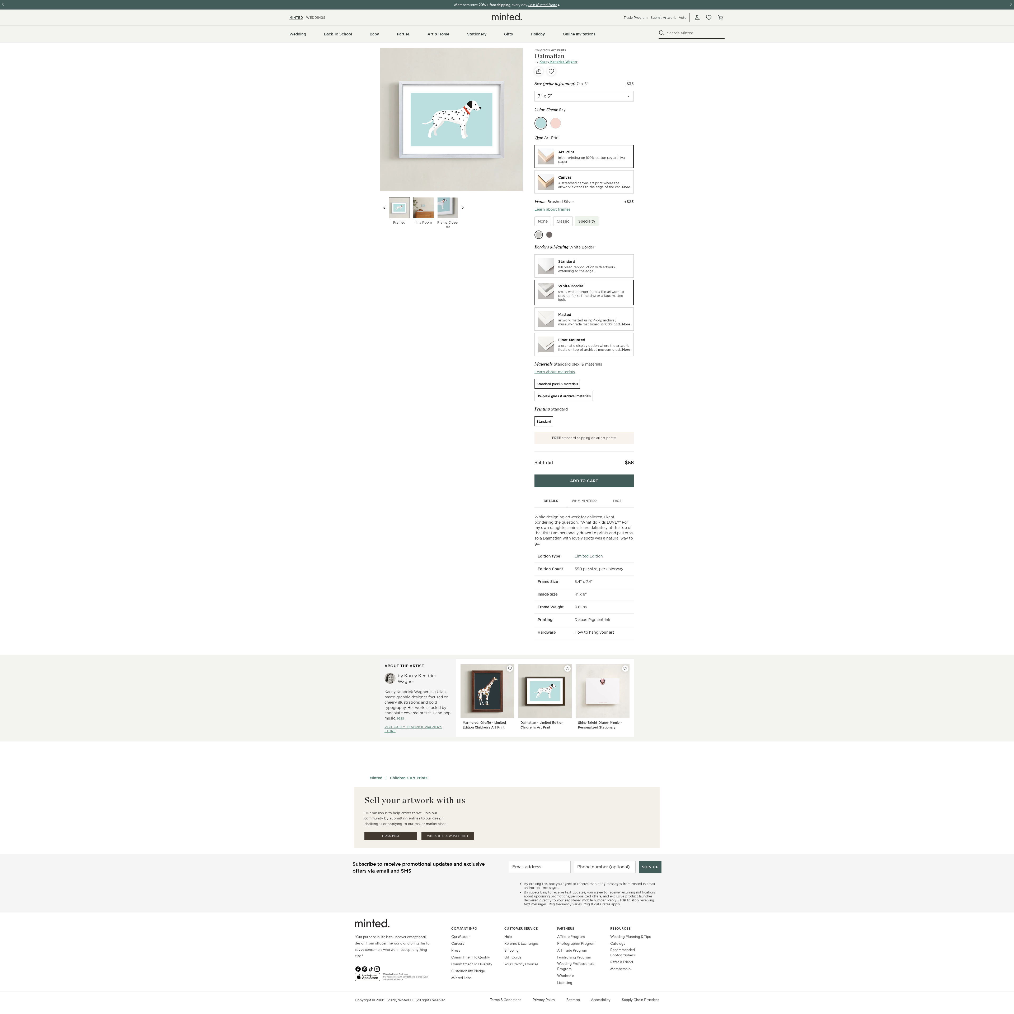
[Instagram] (377, 968)
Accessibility (601, 999)
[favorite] (551, 71)
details (551, 501)
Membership (620, 968)
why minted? (584, 501)
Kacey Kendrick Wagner (558, 62)
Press (455, 950)
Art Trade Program (572, 950)
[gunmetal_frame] (549, 235)
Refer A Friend (621, 961)
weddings (315, 18)
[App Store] (367, 979)
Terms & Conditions (505, 999)
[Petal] (555, 123)
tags (617, 501)
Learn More (391, 836)
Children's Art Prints (550, 50)
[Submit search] (662, 33)
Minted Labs (461, 977)
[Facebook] (358, 968)
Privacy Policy (544, 999)
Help (508, 936)
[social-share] (538, 71)
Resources (620, 928)
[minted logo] (507, 16)
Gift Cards (512, 957)
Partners (565, 928)
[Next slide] (462, 208)
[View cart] (720, 17)
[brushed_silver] (538, 235)
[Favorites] (709, 17)
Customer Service (521, 928)
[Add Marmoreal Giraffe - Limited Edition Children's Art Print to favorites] (510, 668)
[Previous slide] (384, 208)
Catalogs (617, 943)
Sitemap (573, 999)
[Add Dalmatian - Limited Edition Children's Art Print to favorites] (567, 668)
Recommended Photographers (622, 952)
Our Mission (461, 936)
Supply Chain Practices (640, 999)
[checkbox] (542, 221)
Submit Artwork (663, 18)
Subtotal (543, 462)
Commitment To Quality (470, 957)
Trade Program (635, 18)
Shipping (511, 950)
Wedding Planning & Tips (630, 936)
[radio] (584, 156)
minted (296, 18)
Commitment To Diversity (471, 963)
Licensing (564, 982)
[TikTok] (371, 968)
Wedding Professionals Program (575, 966)
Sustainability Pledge (468, 970)
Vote (682, 18)
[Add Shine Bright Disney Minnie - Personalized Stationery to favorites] (625, 668)
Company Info (464, 928)
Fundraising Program (574, 957)
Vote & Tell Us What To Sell (448, 836)
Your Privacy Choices (521, 963)
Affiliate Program (571, 936)
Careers (457, 943)
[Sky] (540, 123)
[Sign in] (697, 17)
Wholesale (565, 975)
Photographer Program (576, 943)
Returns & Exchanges (521, 943)
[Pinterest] (364, 968)
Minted (376, 778)
